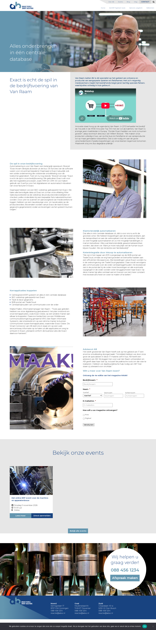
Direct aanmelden (42, 515)
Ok (145, 626)
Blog (128, 2)
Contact (145, 2)
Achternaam (130, 393)
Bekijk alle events (78, 531)
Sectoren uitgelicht (135, 8)
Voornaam (108, 393)
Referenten (150, 8)
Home (103, 8)
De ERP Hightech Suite (117, 8)
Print (87, 415)
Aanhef (86, 392)
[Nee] (153, 626)
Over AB (111, 2)
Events (120, 2)
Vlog (135, 2)
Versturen (88, 425)
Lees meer (20, 515)
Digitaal (88, 418)
